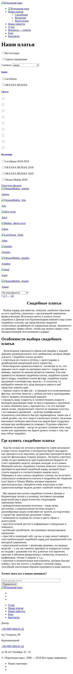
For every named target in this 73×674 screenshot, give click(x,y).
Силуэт (4, 91)
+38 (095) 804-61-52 (12, 628)
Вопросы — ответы (19, 30)
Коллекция (6, 154)
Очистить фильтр (11, 185)
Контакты (14, 36)
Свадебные (21, 14)
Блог (11, 33)
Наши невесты (16, 23)
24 (12, 295)
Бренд (4, 72)
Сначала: (6, 65)
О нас (11, 27)
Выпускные (22, 20)
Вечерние (20, 17)
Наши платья (15, 11)
